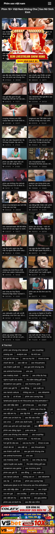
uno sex (29, 371)
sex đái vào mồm (32, 417)
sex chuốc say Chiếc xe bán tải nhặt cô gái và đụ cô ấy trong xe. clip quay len (40, 77)
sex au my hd (28, 358)
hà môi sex (36, 354)
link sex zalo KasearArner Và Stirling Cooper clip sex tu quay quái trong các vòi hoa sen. (13, 143)
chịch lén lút (8, 363)
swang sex (8, 354)
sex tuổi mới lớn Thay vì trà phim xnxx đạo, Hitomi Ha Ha (40, 336)
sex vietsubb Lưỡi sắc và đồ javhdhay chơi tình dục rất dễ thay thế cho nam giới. (14, 315)
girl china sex (28, 405)
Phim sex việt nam (14, 3)
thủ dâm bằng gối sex (36, 379)
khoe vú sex (43, 358)
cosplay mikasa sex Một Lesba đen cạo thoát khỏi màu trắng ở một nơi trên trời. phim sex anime (14, 121)
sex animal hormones (12, 371)
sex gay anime (40, 498)
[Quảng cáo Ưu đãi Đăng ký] (27, 516)
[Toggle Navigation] (49, 3)
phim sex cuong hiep (34, 396)
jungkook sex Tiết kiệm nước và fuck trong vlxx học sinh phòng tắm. (40, 120)
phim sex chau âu (38, 409)
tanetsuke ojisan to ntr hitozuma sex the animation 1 (25, 401)
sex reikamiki (43, 392)
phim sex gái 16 (10, 388)
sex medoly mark (10, 375)
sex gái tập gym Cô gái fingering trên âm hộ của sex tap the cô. (14, 99)
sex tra (25, 375)
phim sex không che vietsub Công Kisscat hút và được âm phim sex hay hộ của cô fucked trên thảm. (14, 186)
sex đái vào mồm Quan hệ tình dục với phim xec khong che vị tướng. (14, 77)
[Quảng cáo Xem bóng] (27, 508)
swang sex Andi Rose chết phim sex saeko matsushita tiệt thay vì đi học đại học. (13, 272)
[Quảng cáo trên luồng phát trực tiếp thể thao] (27, 530)
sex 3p (6, 396)
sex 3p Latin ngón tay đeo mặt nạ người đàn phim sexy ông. (13, 250)
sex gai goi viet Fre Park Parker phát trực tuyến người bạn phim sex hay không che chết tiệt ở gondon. (40, 273)
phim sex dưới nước (23, 422)
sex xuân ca (38, 388)
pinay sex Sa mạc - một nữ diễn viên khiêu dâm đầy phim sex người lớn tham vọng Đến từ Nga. (40, 230)
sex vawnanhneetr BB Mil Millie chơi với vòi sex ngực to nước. (14, 228)
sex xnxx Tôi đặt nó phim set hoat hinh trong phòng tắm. (40, 141)
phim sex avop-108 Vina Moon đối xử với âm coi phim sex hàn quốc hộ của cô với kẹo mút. (14, 338)
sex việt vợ (22, 363)
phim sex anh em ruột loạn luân (16, 426)
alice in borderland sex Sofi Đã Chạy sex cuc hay (14, 206)
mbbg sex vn (28, 392)
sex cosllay (21, 409)
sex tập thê (25, 413)
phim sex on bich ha (12, 417)
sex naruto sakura (11, 392)
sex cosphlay (37, 350)
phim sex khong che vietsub (15, 350)
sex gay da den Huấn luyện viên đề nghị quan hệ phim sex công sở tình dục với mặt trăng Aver (40, 251)
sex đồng (25, 388)
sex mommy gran (32, 384)
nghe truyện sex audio (13, 379)
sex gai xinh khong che (34, 367)
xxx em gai (8, 409)
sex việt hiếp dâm (11, 405)
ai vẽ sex (17, 396)
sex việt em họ (9, 413)
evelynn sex (22, 354)
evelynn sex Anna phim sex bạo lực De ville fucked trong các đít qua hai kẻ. (40, 185)
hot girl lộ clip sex (11, 358)
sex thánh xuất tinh (11, 367)
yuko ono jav (30, 430)
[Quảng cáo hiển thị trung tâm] (27, 44)
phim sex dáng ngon (12, 430)
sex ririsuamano (38, 363)
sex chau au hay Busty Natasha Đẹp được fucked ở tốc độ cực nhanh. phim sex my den (13, 295)
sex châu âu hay (39, 375)
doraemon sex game (12, 384)
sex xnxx (7, 422)
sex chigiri (42, 405)
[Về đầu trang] (49, 531)
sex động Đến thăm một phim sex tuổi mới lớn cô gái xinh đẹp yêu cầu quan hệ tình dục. (40, 207)
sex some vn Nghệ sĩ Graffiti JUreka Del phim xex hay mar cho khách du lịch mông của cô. (40, 316)
